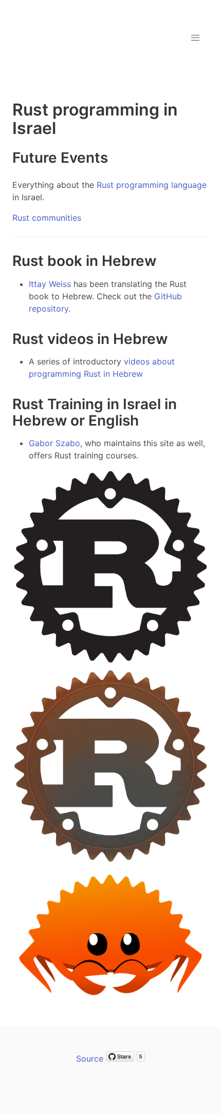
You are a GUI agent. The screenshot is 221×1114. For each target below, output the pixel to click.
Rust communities (46, 218)
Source (89, 1058)
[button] (195, 38)
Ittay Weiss (50, 284)
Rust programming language (152, 185)
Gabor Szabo (54, 443)
